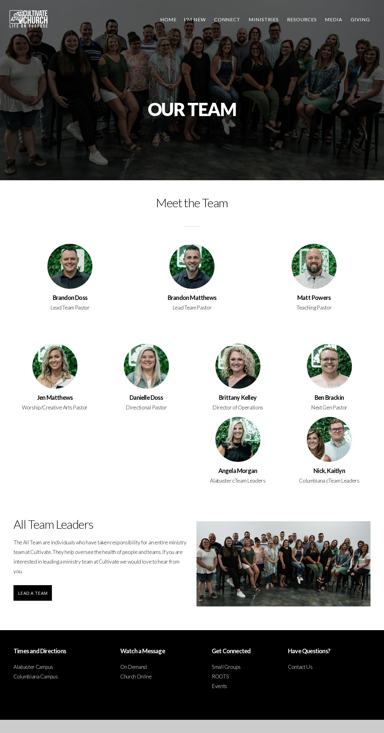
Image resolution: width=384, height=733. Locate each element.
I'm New (195, 19)
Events (219, 686)
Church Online (136, 676)
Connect (228, 19)
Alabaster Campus (33, 667)
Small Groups (226, 667)
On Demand (133, 667)
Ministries (264, 19)
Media (334, 19)
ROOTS (220, 676)
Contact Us (300, 667)
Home (168, 19)
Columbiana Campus (36, 676)
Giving (360, 19)
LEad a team (32, 593)
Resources (302, 19)
